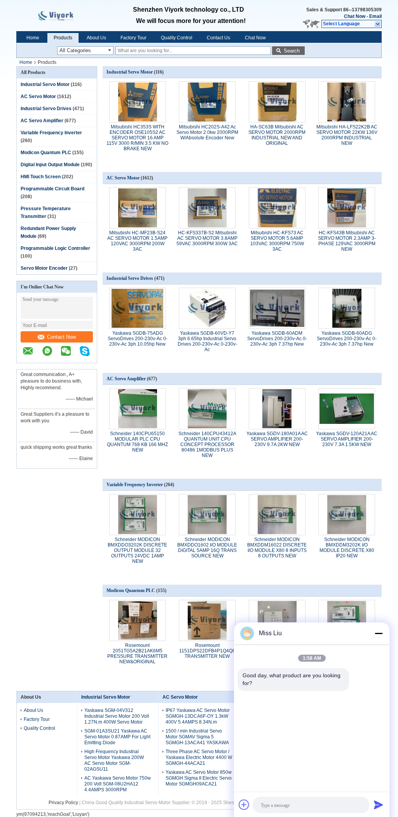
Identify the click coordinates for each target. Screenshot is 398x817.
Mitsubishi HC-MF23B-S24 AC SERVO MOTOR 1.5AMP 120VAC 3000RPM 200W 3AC (137, 241)
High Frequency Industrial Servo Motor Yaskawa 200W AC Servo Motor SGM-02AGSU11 (114, 760)
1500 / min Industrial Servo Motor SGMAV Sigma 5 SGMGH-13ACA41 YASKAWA (197, 736)
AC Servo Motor (38, 96)
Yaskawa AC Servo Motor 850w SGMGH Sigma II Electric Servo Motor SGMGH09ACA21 (199, 778)
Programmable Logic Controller (55, 248)
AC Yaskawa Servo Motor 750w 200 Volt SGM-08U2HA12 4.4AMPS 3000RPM (117, 783)
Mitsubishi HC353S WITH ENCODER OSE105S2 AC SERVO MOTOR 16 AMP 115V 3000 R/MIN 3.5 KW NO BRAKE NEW (137, 137)
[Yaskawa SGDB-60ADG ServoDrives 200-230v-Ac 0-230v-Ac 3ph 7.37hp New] (346, 308)
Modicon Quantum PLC (46, 152)
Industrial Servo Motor (45, 84)
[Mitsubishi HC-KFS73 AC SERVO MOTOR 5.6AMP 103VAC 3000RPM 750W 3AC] (277, 207)
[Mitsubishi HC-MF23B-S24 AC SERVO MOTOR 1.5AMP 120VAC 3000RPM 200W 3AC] (137, 207)
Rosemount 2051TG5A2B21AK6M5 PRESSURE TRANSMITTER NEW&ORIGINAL (137, 653)
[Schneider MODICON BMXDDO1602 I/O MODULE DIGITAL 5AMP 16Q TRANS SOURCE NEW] (207, 514)
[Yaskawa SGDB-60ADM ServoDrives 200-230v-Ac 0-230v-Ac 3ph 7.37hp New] (277, 308)
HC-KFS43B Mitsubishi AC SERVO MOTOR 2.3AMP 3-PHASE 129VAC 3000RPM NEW (347, 241)
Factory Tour (133, 37)
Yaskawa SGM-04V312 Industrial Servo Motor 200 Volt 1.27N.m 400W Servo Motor (116, 716)
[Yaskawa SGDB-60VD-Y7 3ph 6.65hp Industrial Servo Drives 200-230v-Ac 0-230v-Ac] (207, 308)
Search (292, 51)
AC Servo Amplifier (42, 120)
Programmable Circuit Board (52, 189)
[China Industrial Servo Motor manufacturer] (63, 15)
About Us (96, 37)
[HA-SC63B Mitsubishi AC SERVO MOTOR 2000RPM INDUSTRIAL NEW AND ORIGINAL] (277, 102)
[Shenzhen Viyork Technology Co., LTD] (378, 24)
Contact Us (218, 37)
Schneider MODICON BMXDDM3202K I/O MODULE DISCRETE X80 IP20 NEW (346, 548)
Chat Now (354, 16)
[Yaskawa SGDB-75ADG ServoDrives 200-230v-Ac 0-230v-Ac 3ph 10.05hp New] (137, 308)
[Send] (378, 804)
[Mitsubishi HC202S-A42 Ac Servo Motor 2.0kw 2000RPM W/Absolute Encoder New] (207, 102)
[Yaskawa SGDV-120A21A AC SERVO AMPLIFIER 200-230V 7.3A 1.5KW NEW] (346, 408)
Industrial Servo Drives (46, 108)
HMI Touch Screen (41, 176)
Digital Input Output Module (50, 164)
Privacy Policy (63, 802)
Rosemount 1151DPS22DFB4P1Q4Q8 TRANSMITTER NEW (207, 651)
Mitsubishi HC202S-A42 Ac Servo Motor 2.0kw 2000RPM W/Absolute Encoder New (207, 132)
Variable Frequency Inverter (51, 132)
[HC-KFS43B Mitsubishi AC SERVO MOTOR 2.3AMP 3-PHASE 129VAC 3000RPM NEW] (346, 207)
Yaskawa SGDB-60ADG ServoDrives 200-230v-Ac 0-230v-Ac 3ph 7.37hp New (347, 338)
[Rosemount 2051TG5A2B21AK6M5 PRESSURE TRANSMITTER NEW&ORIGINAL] (137, 620)
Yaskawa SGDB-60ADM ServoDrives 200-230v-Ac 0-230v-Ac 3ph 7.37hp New (277, 338)
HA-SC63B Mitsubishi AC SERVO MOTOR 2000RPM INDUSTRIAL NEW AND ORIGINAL (276, 135)
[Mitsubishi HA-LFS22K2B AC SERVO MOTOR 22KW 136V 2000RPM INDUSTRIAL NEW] (346, 102)
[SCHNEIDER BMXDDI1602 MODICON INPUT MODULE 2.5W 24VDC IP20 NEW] (277, 620)
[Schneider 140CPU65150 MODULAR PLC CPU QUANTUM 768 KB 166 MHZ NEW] (137, 408)
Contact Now (61, 337)
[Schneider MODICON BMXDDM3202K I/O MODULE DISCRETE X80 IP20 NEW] (346, 514)
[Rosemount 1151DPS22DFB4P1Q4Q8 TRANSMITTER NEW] (207, 620)
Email (375, 16)
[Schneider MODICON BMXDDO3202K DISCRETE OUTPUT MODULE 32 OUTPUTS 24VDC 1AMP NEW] (137, 514)
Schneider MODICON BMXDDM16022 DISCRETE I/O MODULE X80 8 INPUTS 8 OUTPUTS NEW (277, 548)
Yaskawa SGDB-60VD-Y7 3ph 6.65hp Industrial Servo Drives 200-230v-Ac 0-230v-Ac (207, 341)
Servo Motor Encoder (44, 268)
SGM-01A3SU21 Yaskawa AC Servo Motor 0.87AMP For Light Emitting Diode (117, 736)
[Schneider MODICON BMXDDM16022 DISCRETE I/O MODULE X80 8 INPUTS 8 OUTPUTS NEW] (277, 514)
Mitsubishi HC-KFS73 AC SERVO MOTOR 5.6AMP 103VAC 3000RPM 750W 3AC (277, 241)
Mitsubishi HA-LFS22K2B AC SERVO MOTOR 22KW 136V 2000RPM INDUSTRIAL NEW (346, 135)
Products (63, 37)
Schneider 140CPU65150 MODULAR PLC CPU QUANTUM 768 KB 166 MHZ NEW (137, 442)
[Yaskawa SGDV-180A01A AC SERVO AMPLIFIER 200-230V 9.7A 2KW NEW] (277, 408)
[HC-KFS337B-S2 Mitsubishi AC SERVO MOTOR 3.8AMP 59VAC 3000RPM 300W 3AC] (207, 207)
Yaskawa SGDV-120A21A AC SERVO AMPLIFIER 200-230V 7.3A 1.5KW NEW (346, 439)
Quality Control (176, 37)
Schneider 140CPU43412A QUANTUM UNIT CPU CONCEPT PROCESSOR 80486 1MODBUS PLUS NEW (207, 444)
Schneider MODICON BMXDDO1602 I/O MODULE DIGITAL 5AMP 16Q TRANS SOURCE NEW (207, 548)
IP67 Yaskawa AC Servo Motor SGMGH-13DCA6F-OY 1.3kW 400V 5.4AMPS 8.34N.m (198, 716)
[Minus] (378, 633)
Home (32, 37)
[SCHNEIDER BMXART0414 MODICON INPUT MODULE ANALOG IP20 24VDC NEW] (346, 620)
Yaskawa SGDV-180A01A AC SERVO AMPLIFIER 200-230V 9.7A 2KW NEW (277, 439)
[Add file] (244, 804)
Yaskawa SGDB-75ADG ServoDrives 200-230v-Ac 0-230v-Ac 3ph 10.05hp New (138, 338)
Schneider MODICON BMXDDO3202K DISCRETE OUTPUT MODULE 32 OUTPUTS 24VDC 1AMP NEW (137, 550)
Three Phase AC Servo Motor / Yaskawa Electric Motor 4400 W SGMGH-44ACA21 (199, 757)
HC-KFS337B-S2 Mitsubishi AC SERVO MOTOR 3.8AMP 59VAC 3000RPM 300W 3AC (207, 238)
